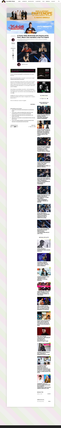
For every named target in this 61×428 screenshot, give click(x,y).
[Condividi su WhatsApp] (13, 50)
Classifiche (38, 1)
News (19, 1)
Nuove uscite (31, 1)
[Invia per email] (13, 58)
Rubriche (48, 1)
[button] (13, 57)
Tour (43, 1)
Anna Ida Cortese (13, 43)
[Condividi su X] (13, 53)
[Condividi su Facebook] (13, 51)
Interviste (24, 1)
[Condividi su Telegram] (13, 55)
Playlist (53, 1)
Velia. (13, 92)
